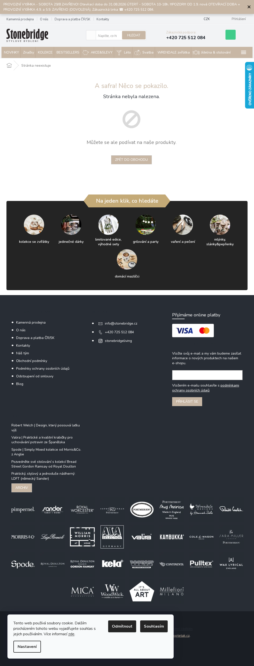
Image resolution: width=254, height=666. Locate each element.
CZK (207, 19)
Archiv (21, 487)
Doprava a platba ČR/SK (72, 19)
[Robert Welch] (231, 509)
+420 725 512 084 (119, 332)
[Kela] (112, 563)
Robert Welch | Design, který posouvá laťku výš (45, 427)
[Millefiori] (171, 591)
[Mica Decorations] (82, 591)
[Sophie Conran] (112, 509)
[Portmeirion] (141, 509)
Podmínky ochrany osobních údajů (42, 368)
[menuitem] (10, 52)
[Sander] (52, 509)
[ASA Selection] (112, 536)
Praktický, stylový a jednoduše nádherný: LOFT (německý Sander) (43, 476)
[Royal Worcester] (82, 509)
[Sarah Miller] (231, 536)
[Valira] (141, 536)
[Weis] (141, 563)
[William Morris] (82, 536)
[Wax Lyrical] (231, 563)
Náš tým (22, 353)
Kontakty (102, 19)
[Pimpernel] (22, 509)
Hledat (133, 35)
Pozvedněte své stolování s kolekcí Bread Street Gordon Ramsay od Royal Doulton (43, 464)
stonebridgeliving (118, 340)
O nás (44, 19)
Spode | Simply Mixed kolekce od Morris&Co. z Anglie (46, 452)
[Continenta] (171, 563)
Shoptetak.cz (179, 635)
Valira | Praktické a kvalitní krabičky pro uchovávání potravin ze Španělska (42, 439)
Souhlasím (154, 626)
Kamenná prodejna (20, 19)
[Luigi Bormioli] (52, 536)
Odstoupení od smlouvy (34, 376)
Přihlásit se (187, 401)
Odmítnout (122, 626)
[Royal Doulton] (52, 563)
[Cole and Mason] (201, 536)
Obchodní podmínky (31, 361)
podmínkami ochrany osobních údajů (205, 388)
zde (71, 634)
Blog (19, 384)
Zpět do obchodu (131, 159)
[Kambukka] (171, 536)
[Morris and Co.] (22, 536)
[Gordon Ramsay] (82, 563)
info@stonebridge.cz (121, 323)
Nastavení (27, 646)
